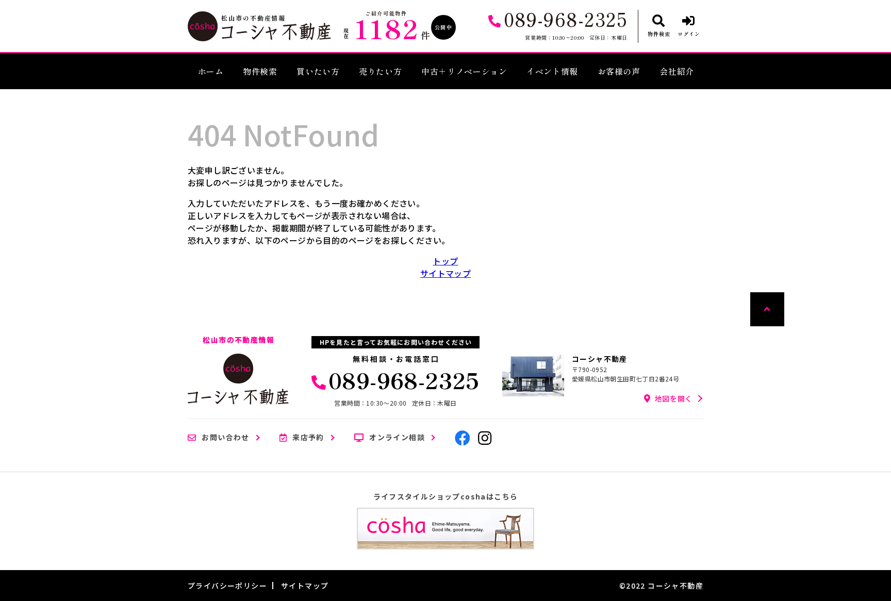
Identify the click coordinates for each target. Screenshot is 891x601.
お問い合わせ (225, 437)
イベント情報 (552, 71)
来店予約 (308, 437)
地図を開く (674, 398)
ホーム (211, 71)
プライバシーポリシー (227, 585)
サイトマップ (445, 273)
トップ (445, 261)
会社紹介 (676, 71)
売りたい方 (380, 71)
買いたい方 (317, 71)
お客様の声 (619, 71)
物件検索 (260, 71)
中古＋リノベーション (464, 71)
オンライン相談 (397, 437)
